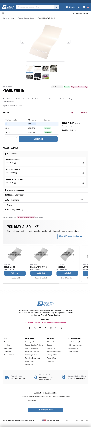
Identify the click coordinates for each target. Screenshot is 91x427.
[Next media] (68, 42)
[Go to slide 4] (53, 68)
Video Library (30, 361)
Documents (58, 87)
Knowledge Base (31, 355)
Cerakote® (72, 348)
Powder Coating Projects (34, 345)
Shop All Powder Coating (69, 236)
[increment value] (16, 137)
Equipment (7, 352)
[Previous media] (22, 42)
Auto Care (72, 352)
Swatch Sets (8, 348)
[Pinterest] (56, 327)
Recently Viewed (82, 13)
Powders (7, 345)
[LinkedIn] (45, 327)
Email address (32, 400)
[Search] (56, 7)
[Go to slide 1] (29, 68)
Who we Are (51, 342)
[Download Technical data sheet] (83, 183)
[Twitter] (35, 327)
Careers (49, 361)
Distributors (29, 364)
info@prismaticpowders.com (55, 322)
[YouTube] (40, 327)
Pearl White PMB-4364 (27, 217)
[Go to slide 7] (45, 76)
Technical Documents (32, 358)
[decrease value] (16, 140)
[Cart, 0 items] (86, 7)
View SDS (9, 162)
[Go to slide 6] (37, 76)
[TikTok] (61, 327)
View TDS (9, 182)
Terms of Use (51, 358)
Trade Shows (73, 342)
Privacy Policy (52, 355)
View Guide (10, 172)
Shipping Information (54, 352)
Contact (49, 345)
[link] (46, 18)
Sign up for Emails (47, 410)
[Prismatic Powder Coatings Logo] (8, 7)
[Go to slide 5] (29, 76)
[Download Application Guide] (83, 173)
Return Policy (51, 348)
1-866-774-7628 (34, 322)
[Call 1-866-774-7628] (78, 7)
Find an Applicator (31, 348)
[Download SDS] (83, 163)
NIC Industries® (74, 345)
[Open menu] (3, 13)
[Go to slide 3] (45, 68)
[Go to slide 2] (37, 68)
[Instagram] (51, 327)
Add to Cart (38, 139)
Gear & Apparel (9, 355)
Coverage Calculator (32, 342)
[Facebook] (29, 327)
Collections (7, 342)
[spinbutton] (11, 139)
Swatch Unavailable (15, 278)
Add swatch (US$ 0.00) (80, 113)
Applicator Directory (32, 352)
